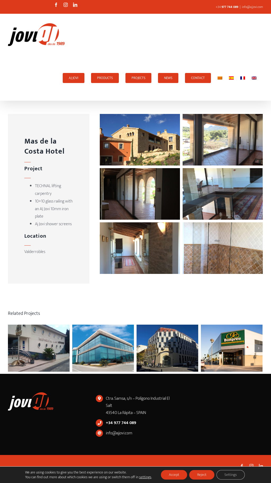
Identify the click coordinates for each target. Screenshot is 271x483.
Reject (201, 475)
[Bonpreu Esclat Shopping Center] (79, 348)
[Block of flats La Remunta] (143, 348)
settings (145, 477)
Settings (230, 475)
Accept (174, 475)
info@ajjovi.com (252, 7)
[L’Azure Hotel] (208, 348)
